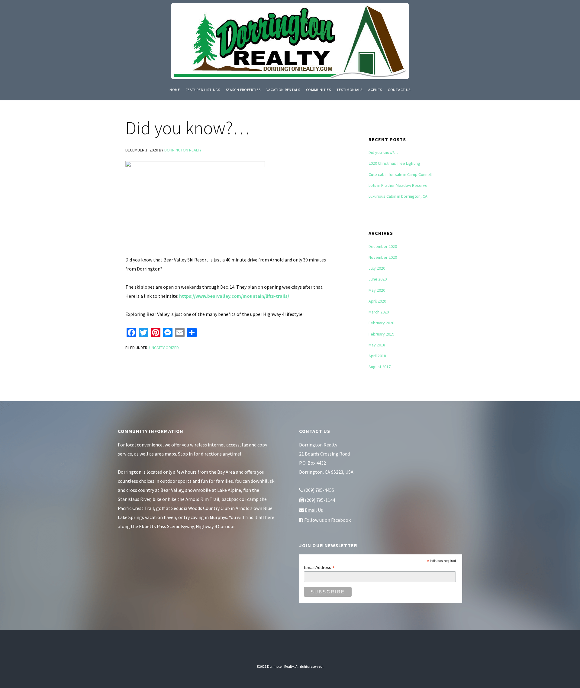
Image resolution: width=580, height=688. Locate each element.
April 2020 (377, 301)
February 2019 (381, 334)
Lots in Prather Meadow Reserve (398, 185)
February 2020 (381, 323)
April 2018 (377, 356)
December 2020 (383, 246)
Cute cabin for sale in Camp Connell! (401, 174)
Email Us (314, 510)
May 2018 (377, 345)
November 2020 (383, 257)
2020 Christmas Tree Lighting (394, 163)
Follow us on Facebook (327, 520)
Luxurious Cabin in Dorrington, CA (398, 196)
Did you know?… (383, 152)
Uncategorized (164, 347)
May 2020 (377, 290)
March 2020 (379, 312)
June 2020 (378, 279)
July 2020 (377, 268)
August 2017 (380, 366)
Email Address (319, 567)
